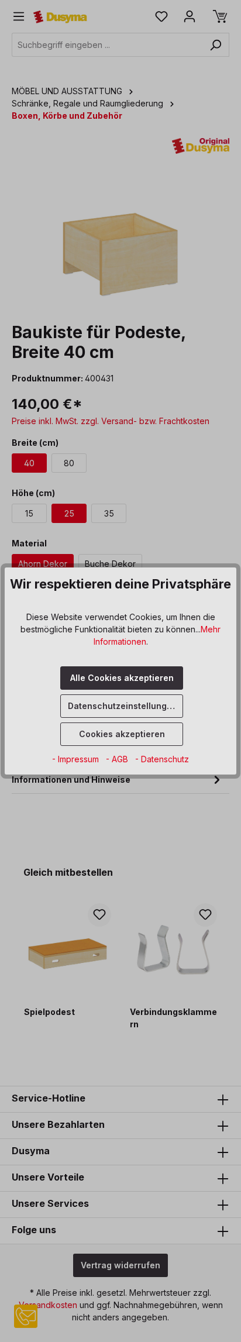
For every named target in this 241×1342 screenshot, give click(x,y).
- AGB (118, 759)
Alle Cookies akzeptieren (122, 678)
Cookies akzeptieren (122, 734)
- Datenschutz (162, 759)
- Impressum (76, 759)
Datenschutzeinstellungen (122, 706)
